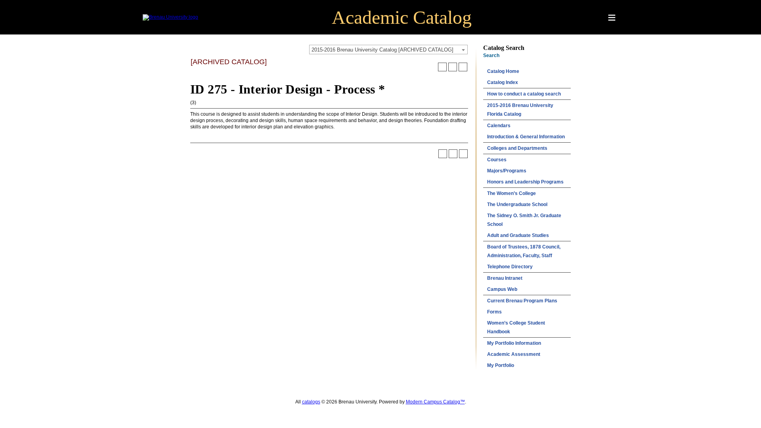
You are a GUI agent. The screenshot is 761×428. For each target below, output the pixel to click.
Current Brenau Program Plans (522, 301)
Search (491, 55)
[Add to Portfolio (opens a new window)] (442, 67)
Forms (494, 312)
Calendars (499, 125)
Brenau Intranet (504, 278)
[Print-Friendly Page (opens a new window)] (452, 67)
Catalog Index (502, 82)
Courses (497, 159)
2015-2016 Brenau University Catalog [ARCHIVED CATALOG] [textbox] (382, 50)
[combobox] (388, 49)
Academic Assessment (513, 354)
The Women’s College (511, 193)
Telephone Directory (510, 266)
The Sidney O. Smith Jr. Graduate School (524, 220)
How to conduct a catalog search (524, 94)
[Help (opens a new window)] (463, 67)
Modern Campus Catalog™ (435, 402)
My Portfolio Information (514, 343)
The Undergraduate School (517, 204)
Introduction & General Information (526, 136)
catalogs (311, 402)
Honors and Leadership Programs (525, 182)
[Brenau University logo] (170, 17)
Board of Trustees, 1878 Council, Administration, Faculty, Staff (523, 251)
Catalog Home (503, 71)
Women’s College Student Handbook (516, 327)
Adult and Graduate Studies (518, 235)
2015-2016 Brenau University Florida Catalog (520, 110)
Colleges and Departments (517, 148)
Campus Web (502, 289)
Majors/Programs (506, 171)
